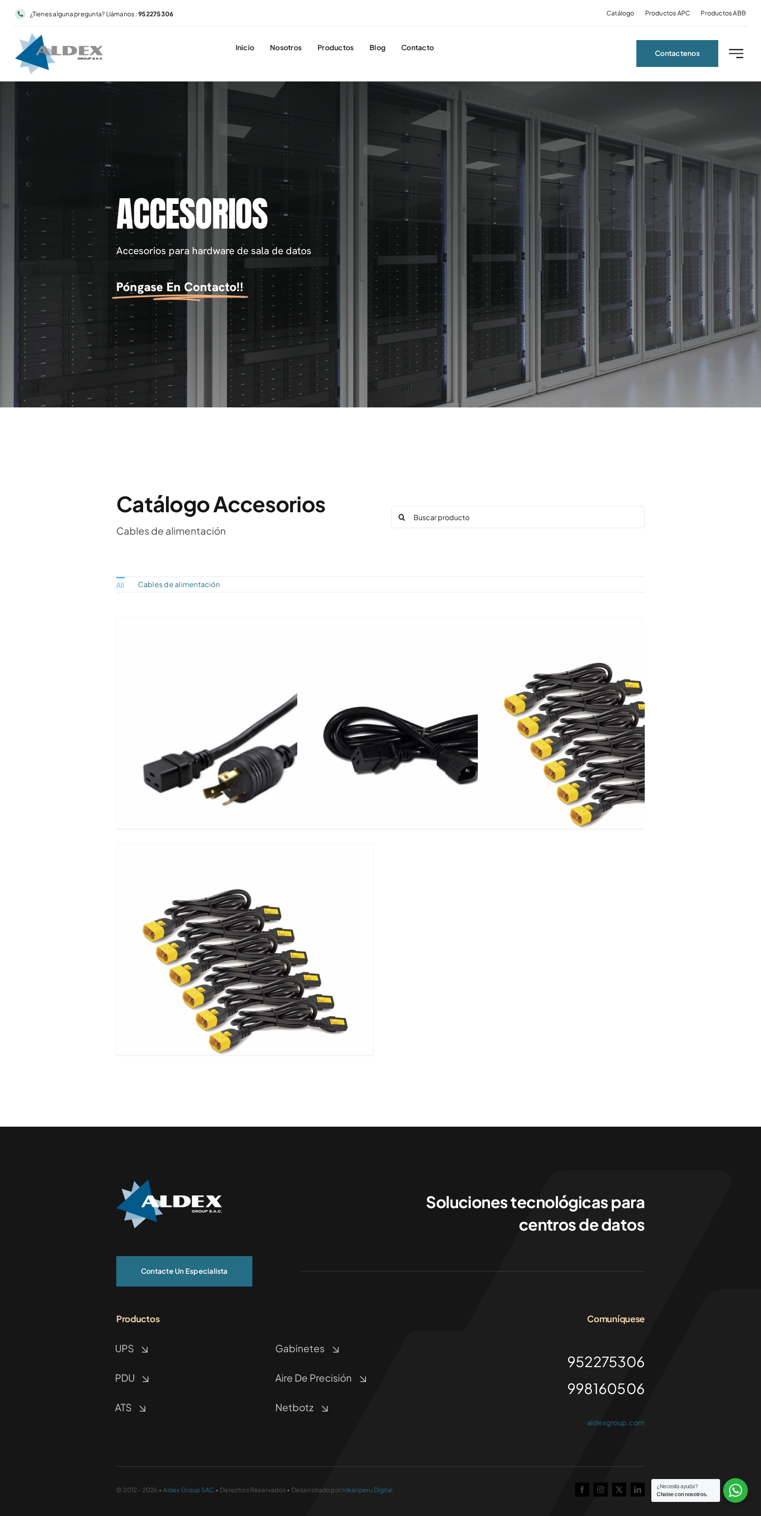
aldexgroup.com (616, 1422)
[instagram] (601, 1490)
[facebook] (582, 1490)
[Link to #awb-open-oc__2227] (736, 53)
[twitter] (619, 1490)
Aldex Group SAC (188, 1490)
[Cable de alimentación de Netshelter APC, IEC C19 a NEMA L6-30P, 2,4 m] (245, 623)
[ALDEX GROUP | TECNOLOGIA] (59, 36)
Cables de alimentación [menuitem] (179, 584)
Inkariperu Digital (367, 1490)
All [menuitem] (120, 585)
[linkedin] (638, 1490)
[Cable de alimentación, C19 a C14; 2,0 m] (425, 623)
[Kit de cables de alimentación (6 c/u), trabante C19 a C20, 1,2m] (606, 623)
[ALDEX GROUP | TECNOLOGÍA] (169, 1182)
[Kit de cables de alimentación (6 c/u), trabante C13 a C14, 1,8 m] (245, 849)
